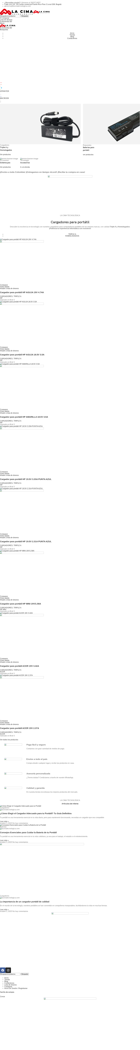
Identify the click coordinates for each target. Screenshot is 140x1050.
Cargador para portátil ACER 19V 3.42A (19, 666)
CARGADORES (6, 296)
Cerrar (2, 996)
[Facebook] (2, 970)
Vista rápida (4, 287)
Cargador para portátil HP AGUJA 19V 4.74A (22, 292)
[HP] (1, 88)
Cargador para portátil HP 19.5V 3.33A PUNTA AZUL (26, 479)
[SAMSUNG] (1, 96)
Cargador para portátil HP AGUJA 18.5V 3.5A (22, 355)
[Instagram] (8, 970)
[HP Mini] (0, 86)
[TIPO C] (0, 93)
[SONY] (0, 95)
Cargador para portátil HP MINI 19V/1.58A (20, 604)
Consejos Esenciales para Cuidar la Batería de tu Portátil (28, 832)
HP (1, 298)
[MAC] (0, 102)
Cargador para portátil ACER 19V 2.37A (19, 728)
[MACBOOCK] (0, 100)
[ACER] (0, 89)
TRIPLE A (17, 296)
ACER (2, 672)
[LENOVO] (1, 84)
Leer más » (4, 821)
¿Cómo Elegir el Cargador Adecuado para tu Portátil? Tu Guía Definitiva (36, 813)
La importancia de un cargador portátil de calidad (24, 902)
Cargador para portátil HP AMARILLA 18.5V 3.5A (24, 417)
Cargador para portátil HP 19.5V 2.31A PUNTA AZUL (26, 541)
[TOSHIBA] (1, 82)
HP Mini (3, 609)
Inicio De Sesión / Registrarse (15, 988)
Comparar (8, 987)
